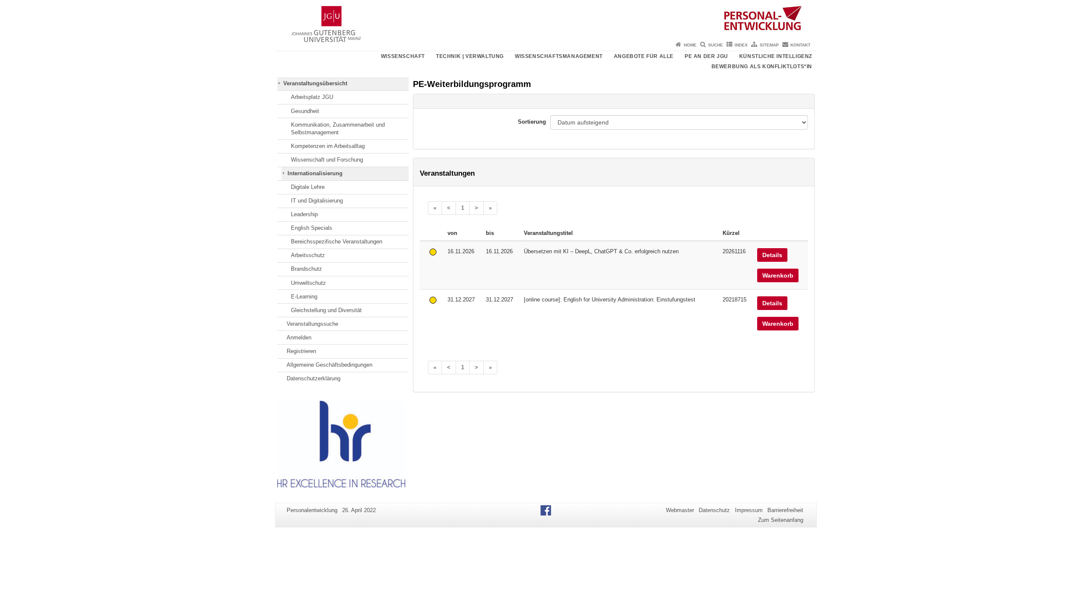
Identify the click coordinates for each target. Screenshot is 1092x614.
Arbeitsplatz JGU (312, 97)
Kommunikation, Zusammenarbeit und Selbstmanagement (338, 129)
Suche (715, 45)
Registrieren (301, 351)
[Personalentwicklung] (546, 19)
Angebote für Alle (644, 56)
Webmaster (680, 510)
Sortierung (532, 122)
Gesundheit (305, 111)
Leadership (304, 214)
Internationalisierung (315, 173)
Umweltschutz (308, 283)
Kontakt (800, 45)
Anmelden (299, 337)
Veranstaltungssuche (312, 324)
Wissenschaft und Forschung (327, 159)
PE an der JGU (706, 56)
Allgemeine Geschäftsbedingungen (329, 365)
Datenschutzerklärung (313, 378)
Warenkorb (777, 275)
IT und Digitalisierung (317, 200)
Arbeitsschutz (308, 255)
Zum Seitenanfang (780, 520)
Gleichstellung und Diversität (326, 310)
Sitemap (769, 45)
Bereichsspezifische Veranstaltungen (336, 241)
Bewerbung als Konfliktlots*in (762, 67)
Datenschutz (714, 510)
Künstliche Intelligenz (775, 56)
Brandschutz (306, 269)
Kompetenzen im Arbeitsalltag (328, 146)
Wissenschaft (403, 56)
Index (741, 45)
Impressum (749, 510)
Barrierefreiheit (785, 510)
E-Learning (304, 296)
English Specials (311, 228)
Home (690, 45)
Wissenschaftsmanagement (559, 56)
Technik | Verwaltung (470, 56)
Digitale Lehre (308, 187)
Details (772, 255)
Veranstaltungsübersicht (315, 83)
